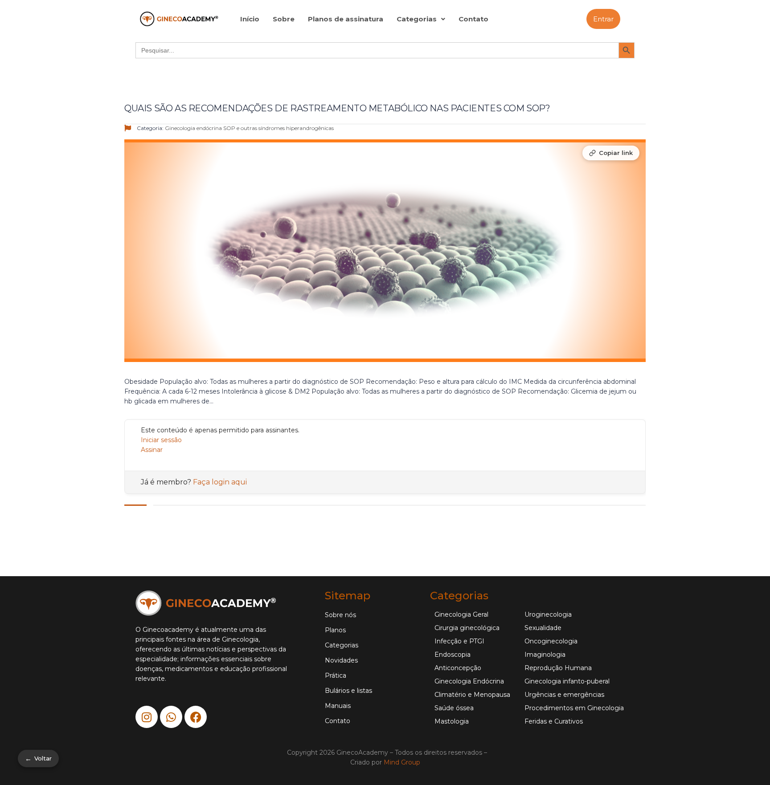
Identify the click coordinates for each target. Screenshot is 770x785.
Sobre (284, 19)
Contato (473, 19)
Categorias (417, 19)
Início (249, 19)
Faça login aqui (220, 482)
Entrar (603, 19)
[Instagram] (146, 717)
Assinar (152, 450)
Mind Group (402, 762)
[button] (421, 19)
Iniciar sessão (161, 440)
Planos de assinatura (345, 19)
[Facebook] (195, 717)
